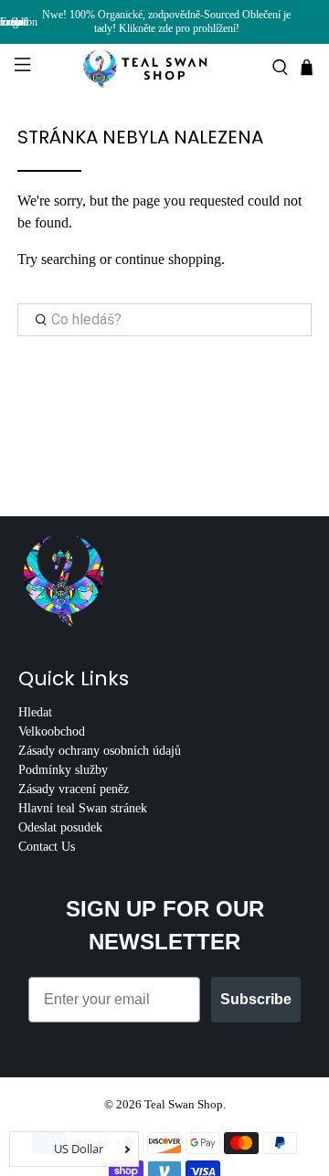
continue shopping (168, 259)
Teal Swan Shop (183, 1104)
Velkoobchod (51, 731)
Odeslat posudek (60, 827)
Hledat (35, 712)
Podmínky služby (63, 770)
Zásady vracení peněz (73, 789)
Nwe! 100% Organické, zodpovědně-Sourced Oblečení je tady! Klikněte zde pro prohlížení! (166, 21)
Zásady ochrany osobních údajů (99, 751)
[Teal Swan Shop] (164, 67)
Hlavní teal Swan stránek (82, 808)
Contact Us (46, 846)
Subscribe (256, 999)
